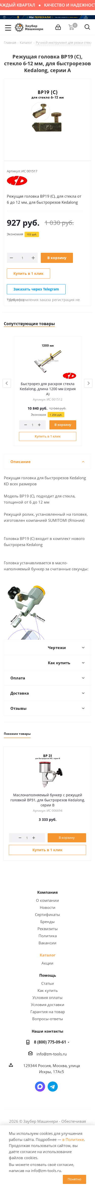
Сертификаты (47, 914)
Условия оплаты (47, 997)
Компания (47, 892)
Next (88, 383)
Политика (48, 935)
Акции (47, 963)
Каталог (47, 954)
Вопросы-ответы (47, 1018)
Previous (7, 383)
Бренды (47, 921)
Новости (47, 907)
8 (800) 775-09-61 (50, 1042)
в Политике (73, 1139)
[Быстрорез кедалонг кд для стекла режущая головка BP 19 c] (47, 115)
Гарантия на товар (47, 1011)
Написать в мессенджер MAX (40, 1086)
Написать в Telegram (53, 1086)
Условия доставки (47, 1004)
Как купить (47, 990)
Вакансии (47, 942)
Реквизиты (47, 928)
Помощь (47, 975)
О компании (47, 900)
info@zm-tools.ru (51, 1053)
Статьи (47, 983)
